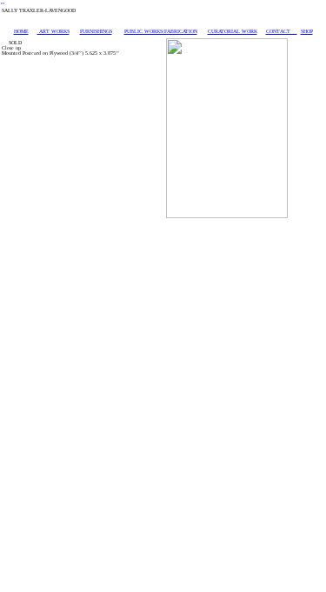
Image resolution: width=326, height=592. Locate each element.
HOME (21, 31)
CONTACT (281, 31)
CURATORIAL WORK (232, 31)
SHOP (307, 31)
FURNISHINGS (96, 31)
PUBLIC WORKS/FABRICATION (160, 31)
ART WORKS (53, 31)
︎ (2, 3)
